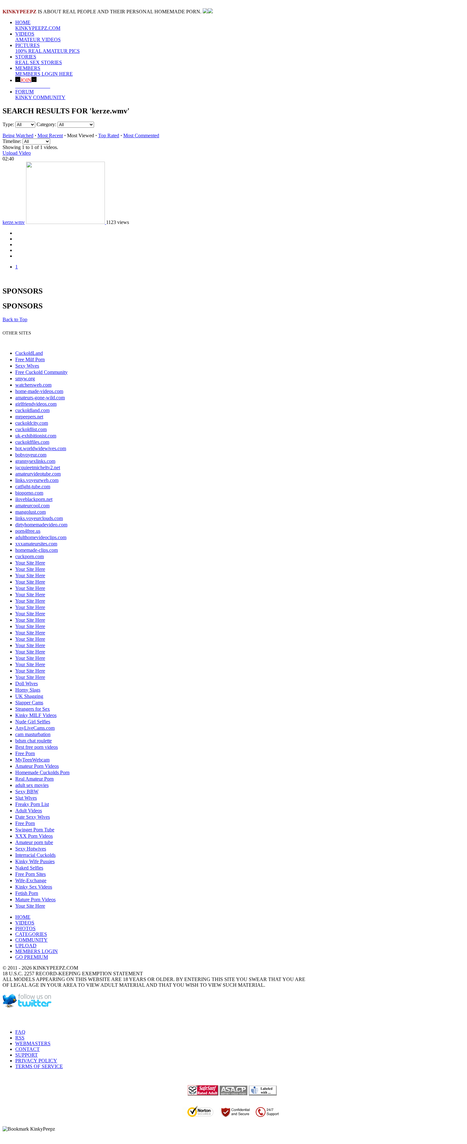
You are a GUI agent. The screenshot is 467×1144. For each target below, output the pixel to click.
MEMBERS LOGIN (36, 951)
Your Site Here (30, 562)
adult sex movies (32, 785)
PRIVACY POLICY (36, 1060)
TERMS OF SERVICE (39, 1066)
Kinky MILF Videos (36, 715)
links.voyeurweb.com (36, 480)
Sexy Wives (27, 366)
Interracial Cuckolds (35, 855)
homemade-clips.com (36, 550)
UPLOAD (26, 945)
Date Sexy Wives (32, 817)
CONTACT (27, 1049)
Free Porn (25, 753)
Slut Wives (26, 798)
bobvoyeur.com (30, 454)
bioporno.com (29, 493)
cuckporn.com (29, 556)
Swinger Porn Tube (34, 829)
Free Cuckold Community (41, 372)
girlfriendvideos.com (36, 404)
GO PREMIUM (31, 957)
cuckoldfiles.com (32, 442)
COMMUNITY (31, 940)
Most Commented (141, 135)
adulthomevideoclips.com (40, 537)
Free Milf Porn (30, 359)
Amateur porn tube (34, 842)
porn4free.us (27, 531)
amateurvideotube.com (38, 474)
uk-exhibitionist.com (35, 435)
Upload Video (17, 153)
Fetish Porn (26, 893)
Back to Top (15, 319)
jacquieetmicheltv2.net (37, 467)
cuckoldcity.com (31, 423)
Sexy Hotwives (30, 848)
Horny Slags (27, 690)
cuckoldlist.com (31, 429)
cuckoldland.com (32, 410)
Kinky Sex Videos (33, 887)
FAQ (20, 1032)
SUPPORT (26, 1055)
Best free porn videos (36, 747)
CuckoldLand (29, 353)
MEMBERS (44, 71)
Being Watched (18, 135)
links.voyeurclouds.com (39, 518)
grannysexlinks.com (35, 461)
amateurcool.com (32, 505)
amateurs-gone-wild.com (40, 397)
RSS (19, 1037)
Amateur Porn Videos (37, 766)
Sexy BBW (26, 791)
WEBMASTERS (33, 1043)
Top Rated (108, 135)
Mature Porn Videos (35, 899)
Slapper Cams (29, 702)
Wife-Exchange (30, 880)
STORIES (38, 59)
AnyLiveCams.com (35, 728)
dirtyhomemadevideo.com (41, 524)
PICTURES (47, 48)
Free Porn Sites (30, 874)
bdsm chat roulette (33, 740)
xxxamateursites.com (36, 543)
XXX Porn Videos (34, 836)
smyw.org (25, 378)
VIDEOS (38, 36)
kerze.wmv (14, 222)
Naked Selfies (29, 867)
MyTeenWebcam (32, 759)
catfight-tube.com (32, 486)
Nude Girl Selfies (32, 721)
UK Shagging (29, 696)
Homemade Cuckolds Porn (42, 772)
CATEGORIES (31, 934)
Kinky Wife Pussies (35, 861)
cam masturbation (33, 734)
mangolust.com (30, 512)
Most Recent (50, 135)
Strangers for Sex (32, 709)
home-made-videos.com (39, 391)
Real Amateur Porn (34, 779)
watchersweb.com (33, 385)
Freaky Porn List (32, 804)
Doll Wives (26, 683)
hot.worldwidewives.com (40, 448)
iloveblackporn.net (33, 499)
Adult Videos (28, 810)
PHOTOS (25, 928)
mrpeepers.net (29, 416)
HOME (37, 25)
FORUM (40, 94)
